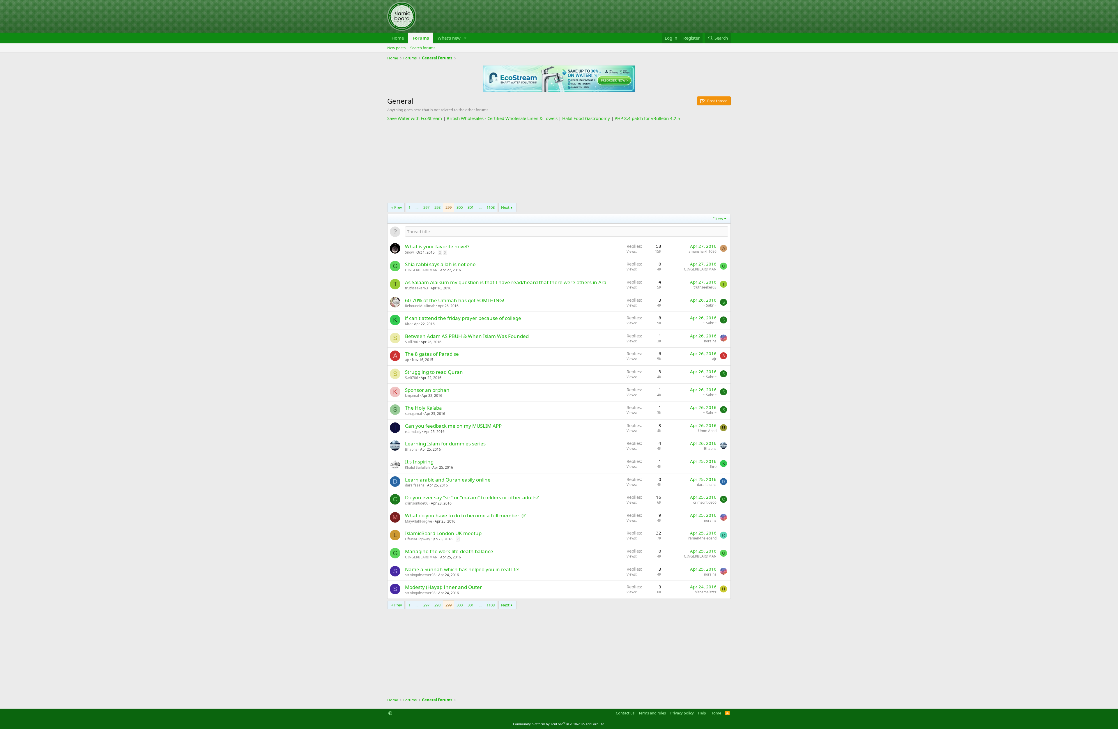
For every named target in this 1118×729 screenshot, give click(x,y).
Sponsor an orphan (427, 390)
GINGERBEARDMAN (421, 270)
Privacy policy (682, 713)
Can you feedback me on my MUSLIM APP (453, 425)
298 (437, 207)
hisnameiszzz (706, 592)
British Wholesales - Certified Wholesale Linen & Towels (502, 118)
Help (702, 713)
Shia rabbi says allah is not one (440, 264)
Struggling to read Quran (434, 372)
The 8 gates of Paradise (432, 354)
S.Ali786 (411, 341)
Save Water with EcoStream (414, 118)
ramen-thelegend (702, 538)
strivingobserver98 (420, 574)
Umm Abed (707, 430)
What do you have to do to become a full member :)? (465, 515)
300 (460, 207)
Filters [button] (717, 218)
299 (448, 207)
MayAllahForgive (418, 521)
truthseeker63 (416, 288)
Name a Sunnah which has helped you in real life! (462, 569)
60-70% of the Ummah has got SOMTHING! (454, 300)
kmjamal (412, 395)
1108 (491, 207)
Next (505, 207)
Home (398, 38)
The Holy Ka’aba (423, 407)
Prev (398, 207)
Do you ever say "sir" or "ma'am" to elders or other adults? (472, 497)
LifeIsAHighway (417, 539)
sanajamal (413, 413)
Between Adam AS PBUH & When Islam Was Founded (467, 336)
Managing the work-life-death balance (449, 551)
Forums (421, 38)
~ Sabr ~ (710, 305)
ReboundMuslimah (420, 305)
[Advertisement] (559, 162)
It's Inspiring (419, 461)
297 (426, 207)
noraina (710, 341)
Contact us (625, 713)
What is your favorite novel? (437, 246)
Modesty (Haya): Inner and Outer (443, 587)
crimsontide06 (416, 503)
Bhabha (411, 449)
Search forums (422, 47)
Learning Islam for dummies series (445, 443)
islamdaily (413, 431)
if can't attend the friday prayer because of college (463, 318)
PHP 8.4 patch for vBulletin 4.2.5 (647, 118)
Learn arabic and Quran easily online (448, 479)
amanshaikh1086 (703, 251)
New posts (396, 47)
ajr (407, 359)
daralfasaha (414, 485)
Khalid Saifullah (417, 467)
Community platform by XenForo (559, 724)
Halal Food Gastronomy (586, 118)
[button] (465, 38)
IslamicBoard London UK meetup (443, 533)
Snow (409, 252)
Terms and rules (652, 713)
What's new (449, 38)
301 (471, 207)
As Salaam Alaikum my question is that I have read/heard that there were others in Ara (505, 282)
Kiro (408, 323)
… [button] (416, 207)
